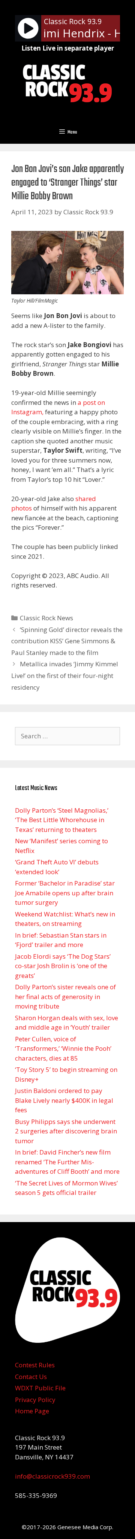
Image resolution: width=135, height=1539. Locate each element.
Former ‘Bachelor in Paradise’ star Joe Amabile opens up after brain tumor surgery (65, 893)
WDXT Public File (40, 1388)
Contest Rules (35, 1365)
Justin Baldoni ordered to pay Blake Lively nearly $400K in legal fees (64, 1100)
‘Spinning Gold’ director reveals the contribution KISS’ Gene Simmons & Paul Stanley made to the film (67, 641)
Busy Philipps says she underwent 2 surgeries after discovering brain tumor (66, 1131)
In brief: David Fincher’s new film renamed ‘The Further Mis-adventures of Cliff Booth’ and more (67, 1162)
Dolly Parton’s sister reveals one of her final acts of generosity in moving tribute (65, 996)
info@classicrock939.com (52, 1476)
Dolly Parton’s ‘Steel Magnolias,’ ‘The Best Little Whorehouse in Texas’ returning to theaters (61, 820)
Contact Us (31, 1376)
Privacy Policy (35, 1399)
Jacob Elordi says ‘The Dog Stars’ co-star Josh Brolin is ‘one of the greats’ (63, 966)
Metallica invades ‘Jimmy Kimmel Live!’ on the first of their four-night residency (64, 675)
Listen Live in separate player (67, 48)
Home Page (32, 1411)
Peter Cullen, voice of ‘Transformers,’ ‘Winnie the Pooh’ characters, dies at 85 (63, 1048)
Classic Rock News (46, 617)
